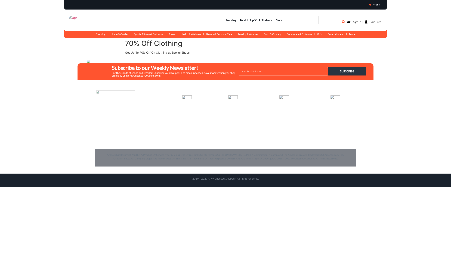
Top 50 (253, 20)
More (279, 20)
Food (243, 20)
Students (266, 20)
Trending (231, 20)
